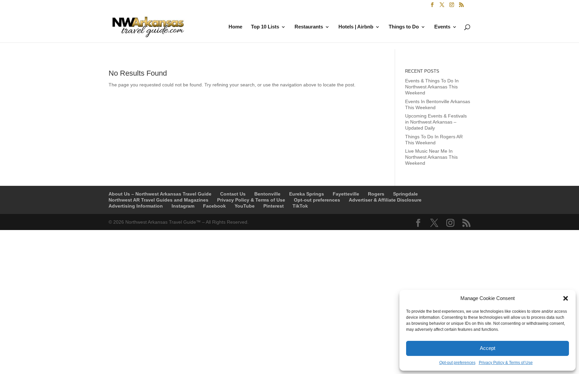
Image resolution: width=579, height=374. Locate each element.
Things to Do (404, 26)
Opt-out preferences (457, 362)
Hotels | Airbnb (355, 26)
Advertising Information (136, 206)
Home (235, 26)
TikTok (300, 206)
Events (442, 26)
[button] (565, 298)
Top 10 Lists (265, 26)
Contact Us (233, 194)
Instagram (183, 206)
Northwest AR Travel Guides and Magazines (158, 200)
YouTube (245, 206)
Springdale (405, 194)
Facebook (214, 206)
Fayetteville (346, 194)
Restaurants (309, 26)
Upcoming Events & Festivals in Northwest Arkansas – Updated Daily (436, 122)
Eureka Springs (306, 194)
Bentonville (267, 194)
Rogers (376, 194)
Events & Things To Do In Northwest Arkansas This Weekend (432, 86)
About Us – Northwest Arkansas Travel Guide (160, 194)
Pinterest (273, 206)
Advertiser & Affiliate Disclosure (385, 200)
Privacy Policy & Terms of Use (506, 362)
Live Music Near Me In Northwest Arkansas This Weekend (431, 157)
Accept (487, 348)
